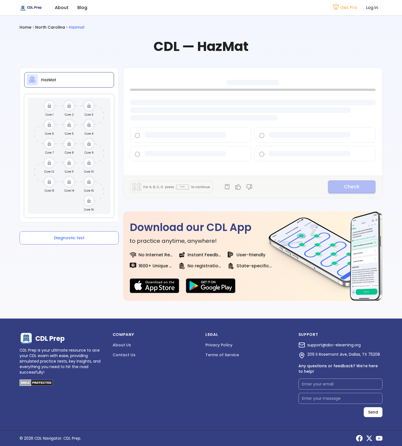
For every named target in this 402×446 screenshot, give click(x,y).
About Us (122, 345)
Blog (82, 7)
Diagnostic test (69, 238)
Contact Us (124, 355)
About (62, 7)
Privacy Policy (218, 345)
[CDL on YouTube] (379, 438)
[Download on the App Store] (154, 285)
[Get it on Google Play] (210, 285)
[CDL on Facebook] (359, 438)
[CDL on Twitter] (369, 438)
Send (373, 412)
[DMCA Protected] (36, 384)
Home (25, 27)
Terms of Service (222, 355)
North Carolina (50, 27)
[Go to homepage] (31, 8)
